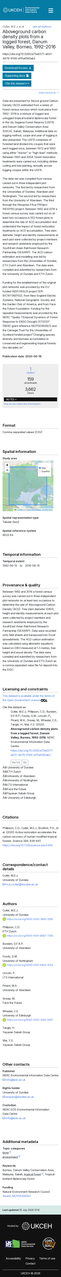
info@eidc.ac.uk (15, 1079)
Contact (30, 1263)
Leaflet (19, 509)
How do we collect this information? (22, 404)
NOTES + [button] (11, 399)
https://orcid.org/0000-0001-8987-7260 (29, 935)
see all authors (42, 26)
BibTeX (16, 762)
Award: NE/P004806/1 (17, 1196)
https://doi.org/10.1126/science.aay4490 (28, 845)
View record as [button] (47, 92)
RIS (25, 762)
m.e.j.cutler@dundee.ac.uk (21, 884)
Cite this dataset (15, 83)
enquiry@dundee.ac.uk (19, 1097)
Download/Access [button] (16, 68)
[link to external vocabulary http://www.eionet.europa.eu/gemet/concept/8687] (42, 1174)
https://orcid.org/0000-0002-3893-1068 (29, 919)
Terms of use (47, 1258)
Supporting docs (15, 75)
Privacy (30, 1258)
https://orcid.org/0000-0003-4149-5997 (29, 1019)
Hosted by (13, 1226)
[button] (7, 465)
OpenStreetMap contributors (40, 509)
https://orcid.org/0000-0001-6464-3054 (29, 965)
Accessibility (13, 1258)
